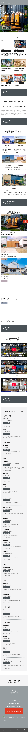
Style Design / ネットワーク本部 (4, 2)
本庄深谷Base (6, 473)
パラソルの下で (17, 85)
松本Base (5, 445)
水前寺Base (6, 659)
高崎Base (5, 484)
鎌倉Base (5, 540)
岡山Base (5, 610)
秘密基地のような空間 (18, 70)
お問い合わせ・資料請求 (14, 711)
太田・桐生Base (7, 507)
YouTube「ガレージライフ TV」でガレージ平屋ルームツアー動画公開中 (20, 54)
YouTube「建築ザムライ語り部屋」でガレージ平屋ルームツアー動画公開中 (7, 54)
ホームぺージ (6, 422)
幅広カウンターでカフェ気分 (7, 85)
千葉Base (5, 461)
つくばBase (6, 529)
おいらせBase (6, 418)
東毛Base (5, 496)
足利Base (5, 518)
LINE (19, 682)
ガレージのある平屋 (14, 358)
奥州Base (5, 429)
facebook (10, 682)
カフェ (14, 393)
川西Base (5, 583)
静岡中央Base (6, 567)
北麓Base (5, 551)
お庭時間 (3, 70)
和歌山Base (6, 594)
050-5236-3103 (14, 703)
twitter (15, 682)
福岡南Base (6, 636)
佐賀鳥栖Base (6, 648)
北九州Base (6, 625)
